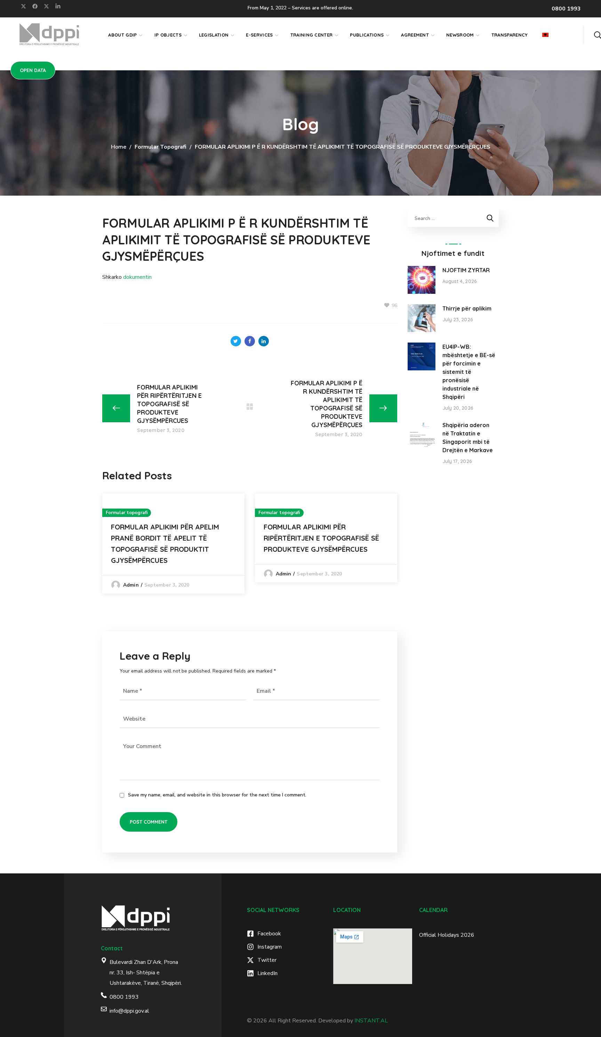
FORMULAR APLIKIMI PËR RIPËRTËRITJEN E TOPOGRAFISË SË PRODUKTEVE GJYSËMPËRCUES (321, 538)
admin (131, 585)
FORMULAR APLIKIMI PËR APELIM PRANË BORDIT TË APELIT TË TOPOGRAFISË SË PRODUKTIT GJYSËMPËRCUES (165, 544)
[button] (597, 34)
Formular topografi (160, 147)
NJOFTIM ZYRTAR (466, 270)
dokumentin (137, 277)
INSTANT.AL (371, 1020)
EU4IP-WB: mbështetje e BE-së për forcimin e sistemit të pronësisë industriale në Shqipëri (468, 371)
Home (118, 147)
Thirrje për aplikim (466, 308)
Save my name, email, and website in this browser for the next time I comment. (217, 795)
